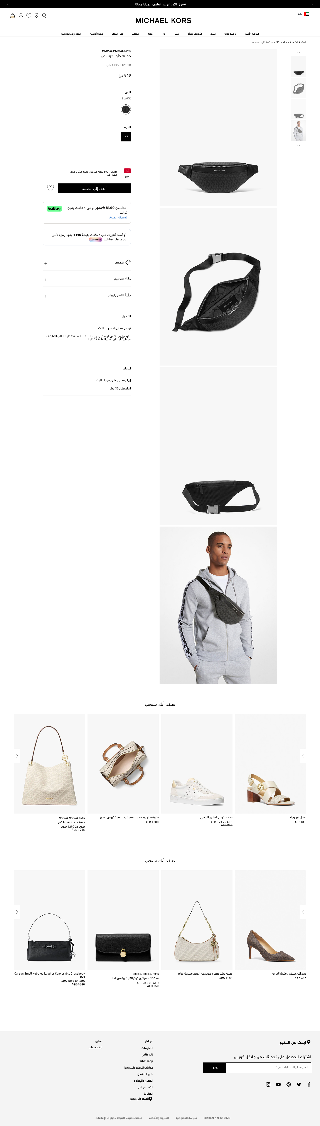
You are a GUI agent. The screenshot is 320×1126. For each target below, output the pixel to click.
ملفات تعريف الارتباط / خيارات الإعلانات (119, 1117)
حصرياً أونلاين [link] (96, 33)
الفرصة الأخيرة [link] (251, 33)
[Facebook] (309, 1084)
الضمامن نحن (145, 1086)
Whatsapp (146, 1060)
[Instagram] (268, 1084)
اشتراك (214, 1067)
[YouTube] (278, 1084)
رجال (285, 42)
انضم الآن (112, 175)
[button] (303, 756)
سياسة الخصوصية (186, 1117)
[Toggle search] (44, 15)
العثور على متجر (139, 1098)
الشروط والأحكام (159, 1117)
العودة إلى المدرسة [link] (71, 33)
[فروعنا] (36, 15)
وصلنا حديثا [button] (230, 33)
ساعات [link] (135, 33)
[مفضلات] (29, 15)
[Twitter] (299, 1084)
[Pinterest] (288, 1084)
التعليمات (147, 1047)
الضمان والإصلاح (143, 1080)
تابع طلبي (147, 1054)
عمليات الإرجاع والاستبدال (138, 1067)
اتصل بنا (148, 1093)
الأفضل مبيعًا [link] (195, 33)
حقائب (277, 42)
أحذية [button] (150, 33)
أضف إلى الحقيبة (94, 188)
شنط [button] (213, 33)
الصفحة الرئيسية (298, 42)
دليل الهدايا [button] (117, 33)
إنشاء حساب (95, 1047)
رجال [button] (164, 33)
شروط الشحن (145, 1073)
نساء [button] (177, 33)
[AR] (307, 15)
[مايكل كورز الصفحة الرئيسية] (164, 22)
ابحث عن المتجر (293, 1042)
